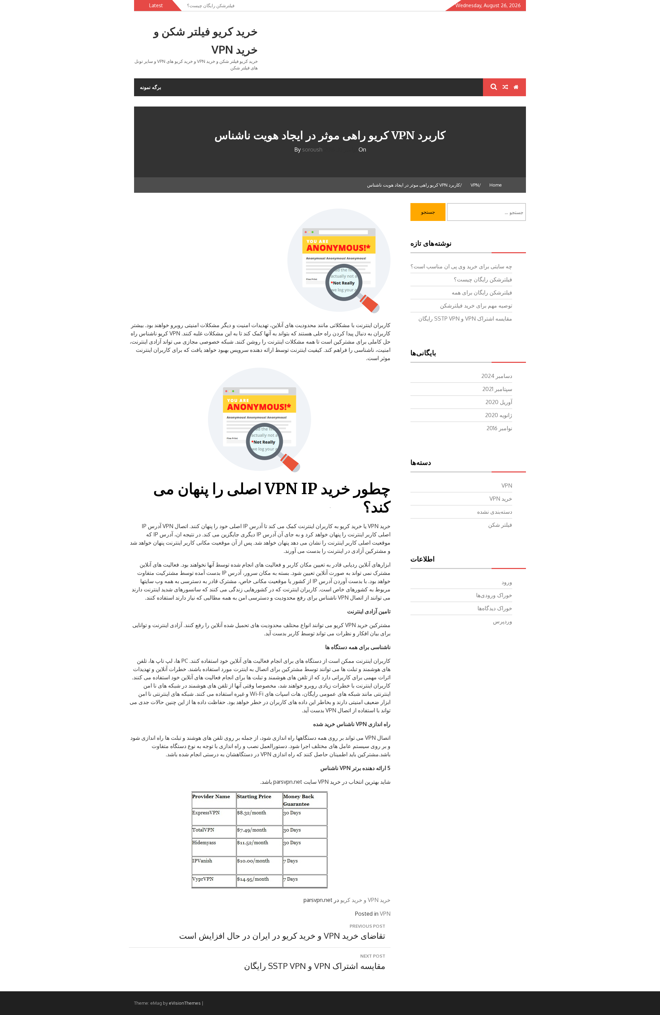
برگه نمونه (150, 87)
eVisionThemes (185, 1003)
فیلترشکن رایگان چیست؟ (483, 279)
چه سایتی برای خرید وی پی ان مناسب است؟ (461, 266)
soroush (312, 149)
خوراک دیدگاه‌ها (494, 608)
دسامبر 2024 (496, 375)
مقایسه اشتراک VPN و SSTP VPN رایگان (465, 318)
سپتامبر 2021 (497, 389)
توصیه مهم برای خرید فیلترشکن (476, 305)
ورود (507, 582)
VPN (385, 913)
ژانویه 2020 (498, 415)
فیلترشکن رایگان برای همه (482, 292)
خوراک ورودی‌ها (494, 595)
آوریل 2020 (498, 402)
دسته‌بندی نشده (494, 511)
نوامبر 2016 (499, 428)
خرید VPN (501, 498)
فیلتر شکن (500, 524)
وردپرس (502, 621)
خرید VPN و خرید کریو (365, 899)
